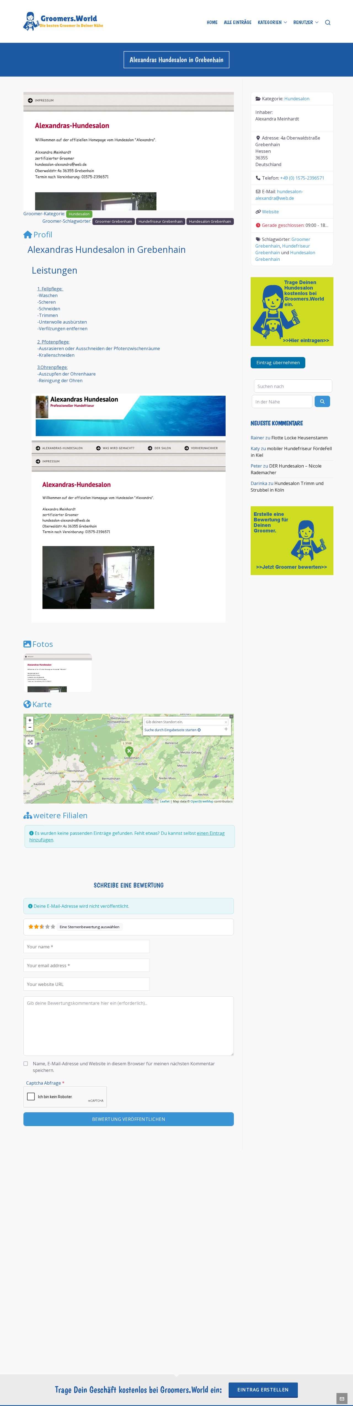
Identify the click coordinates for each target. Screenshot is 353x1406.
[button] (39, 151)
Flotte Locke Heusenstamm (299, 438)
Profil (42, 234)
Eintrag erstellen (263, 1390)
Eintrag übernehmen (278, 363)
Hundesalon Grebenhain (210, 221)
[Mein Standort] (199, 730)
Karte (42, 704)
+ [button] (29, 720)
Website (270, 212)
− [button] (29, 727)
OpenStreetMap (202, 801)
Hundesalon (79, 213)
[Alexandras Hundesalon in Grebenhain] (129, 752)
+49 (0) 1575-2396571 (302, 178)
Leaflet (165, 801)
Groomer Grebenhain (113, 221)
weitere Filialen (60, 815)
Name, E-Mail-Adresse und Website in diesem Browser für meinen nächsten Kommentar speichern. (124, 1067)
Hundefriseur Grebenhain (161, 221)
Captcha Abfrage (45, 1083)
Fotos (42, 644)
